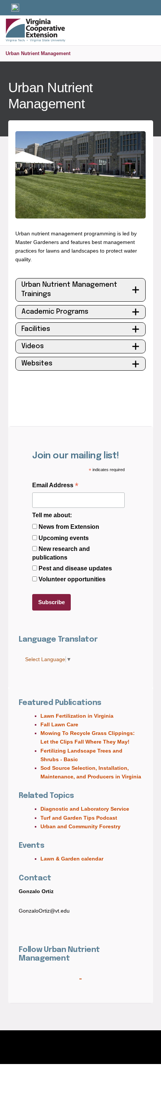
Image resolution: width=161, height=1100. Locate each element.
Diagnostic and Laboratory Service (84, 809)
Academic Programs (54, 311)
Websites (36, 363)
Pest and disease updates (75, 568)
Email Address (55, 486)
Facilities (35, 329)
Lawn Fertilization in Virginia (76, 716)
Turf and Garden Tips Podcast (78, 818)
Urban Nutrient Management (38, 53)
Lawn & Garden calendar (71, 859)
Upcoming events (64, 538)
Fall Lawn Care (59, 724)
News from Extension (69, 527)
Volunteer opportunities (72, 579)
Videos (32, 346)
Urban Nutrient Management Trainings (69, 289)
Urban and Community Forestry (80, 826)
